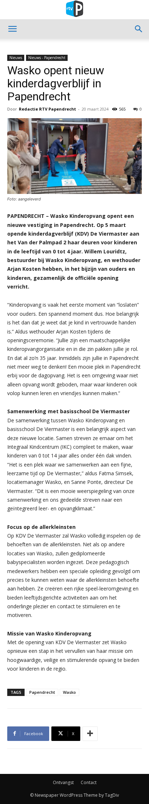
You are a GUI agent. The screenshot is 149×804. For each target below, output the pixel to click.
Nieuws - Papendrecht (46, 57)
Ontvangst (63, 782)
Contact (89, 782)
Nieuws (15, 57)
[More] (90, 733)
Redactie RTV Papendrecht (47, 109)
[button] (12, 29)
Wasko (69, 692)
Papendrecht (42, 692)
